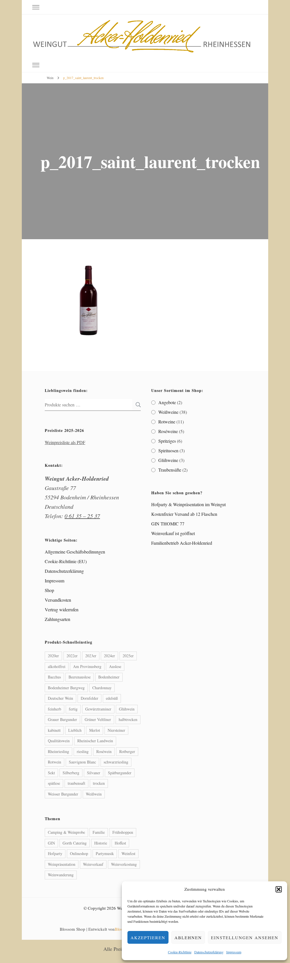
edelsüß (112, 698)
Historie (100, 843)
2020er (53, 655)
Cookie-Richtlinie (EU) (66, 561)
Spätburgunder (119, 772)
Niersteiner (116, 730)
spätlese (54, 783)
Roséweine (168, 431)
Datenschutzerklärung (208, 952)
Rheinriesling (58, 751)
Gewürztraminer (98, 709)
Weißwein (94, 794)
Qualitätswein (59, 740)
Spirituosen (168, 450)
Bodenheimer (109, 677)
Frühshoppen (122, 832)
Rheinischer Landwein (95, 740)
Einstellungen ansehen (244, 937)
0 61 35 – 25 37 (82, 515)
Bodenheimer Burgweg (66, 687)
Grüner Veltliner (98, 719)
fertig (73, 709)
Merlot (94, 730)
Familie (99, 832)
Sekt (51, 772)
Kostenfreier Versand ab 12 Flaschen (184, 514)
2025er (128, 655)
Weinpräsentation (61, 864)
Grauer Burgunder (62, 719)
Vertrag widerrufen (61, 609)
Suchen (136, 404)
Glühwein (127, 709)
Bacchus (54, 677)
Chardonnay (102, 687)
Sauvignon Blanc (82, 762)
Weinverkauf (93, 864)
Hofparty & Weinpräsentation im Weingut (188, 504)
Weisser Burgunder (63, 794)
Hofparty (55, 853)
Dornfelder (89, 698)
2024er (109, 655)
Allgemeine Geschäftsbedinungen (75, 552)
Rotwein (54, 762)
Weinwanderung (61, 874)
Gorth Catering (75, 843)
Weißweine (168, 412)
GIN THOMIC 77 (167, 524)
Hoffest (120, 843)
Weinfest (128, 853)
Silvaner (93, 772)
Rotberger (127, 751)
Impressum (233, 952)
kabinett (54, 730)
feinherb (54, 709)
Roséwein (104, 751)
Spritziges (167, 441)
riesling (83, 751)
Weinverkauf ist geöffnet (173, 533)
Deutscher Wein (60, 698)
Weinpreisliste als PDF (65, 442)
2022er (72, 655)
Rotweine (166, 422)
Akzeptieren (148, 937)
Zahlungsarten (57, 619)
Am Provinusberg (87, 666)
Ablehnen (188, 937)
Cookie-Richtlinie (179, 952)
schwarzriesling (116, 762)
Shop (49, 590)
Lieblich (75, 730)
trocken (99, 783)
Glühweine (168, 460)
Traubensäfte (169, 470)
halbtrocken (128, 719)
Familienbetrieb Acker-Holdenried (181, 543)
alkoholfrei (56, 666)
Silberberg (71, 772)
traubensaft (76, 783)
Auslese (115, 666)
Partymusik (105, 853)
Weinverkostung (124, 864)
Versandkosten (58, 600)
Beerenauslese (80, 677)
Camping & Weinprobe (66, 832)
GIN (51, 843)
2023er (90, 655)
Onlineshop (79, 853)
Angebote (167, 402)
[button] (279, 889)
